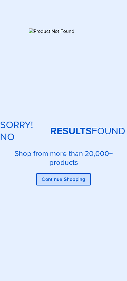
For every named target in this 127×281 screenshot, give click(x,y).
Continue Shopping (63, 179)
